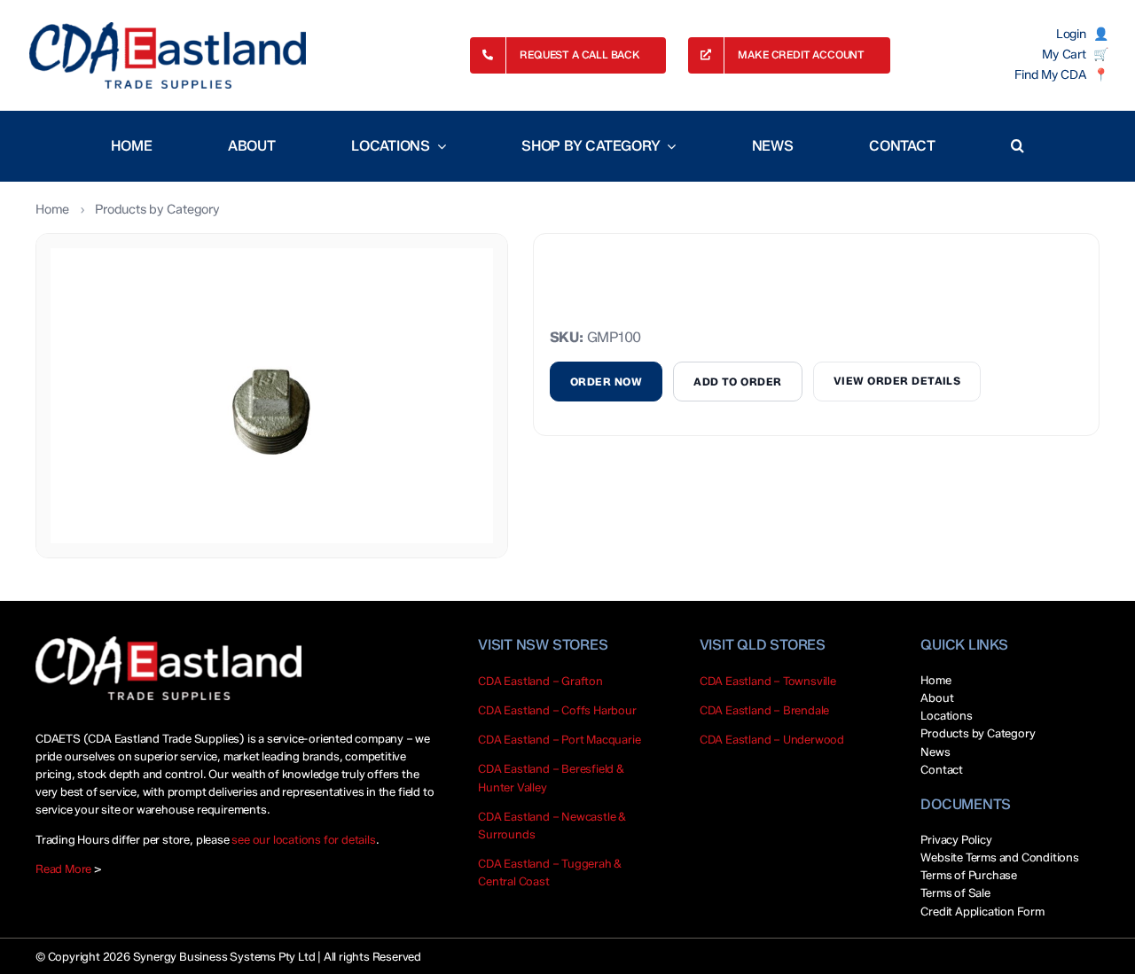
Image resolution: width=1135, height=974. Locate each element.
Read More (63, 868)
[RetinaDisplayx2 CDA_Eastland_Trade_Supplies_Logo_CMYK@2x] (167, 55)
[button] (1017, 146)
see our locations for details (303, 839)
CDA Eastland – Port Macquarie (559, 739)
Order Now (606, 381)
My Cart (1063, 55)
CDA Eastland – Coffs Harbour (557, 710)
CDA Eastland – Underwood (772, 739)
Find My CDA (1049, 75)
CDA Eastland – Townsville (768, 681)
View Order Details (897, 380)
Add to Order (737, 381)
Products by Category (157, 209)
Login (1071, 34)
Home (52, 209)
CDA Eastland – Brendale (765, 710)
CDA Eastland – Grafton (540, 681)
